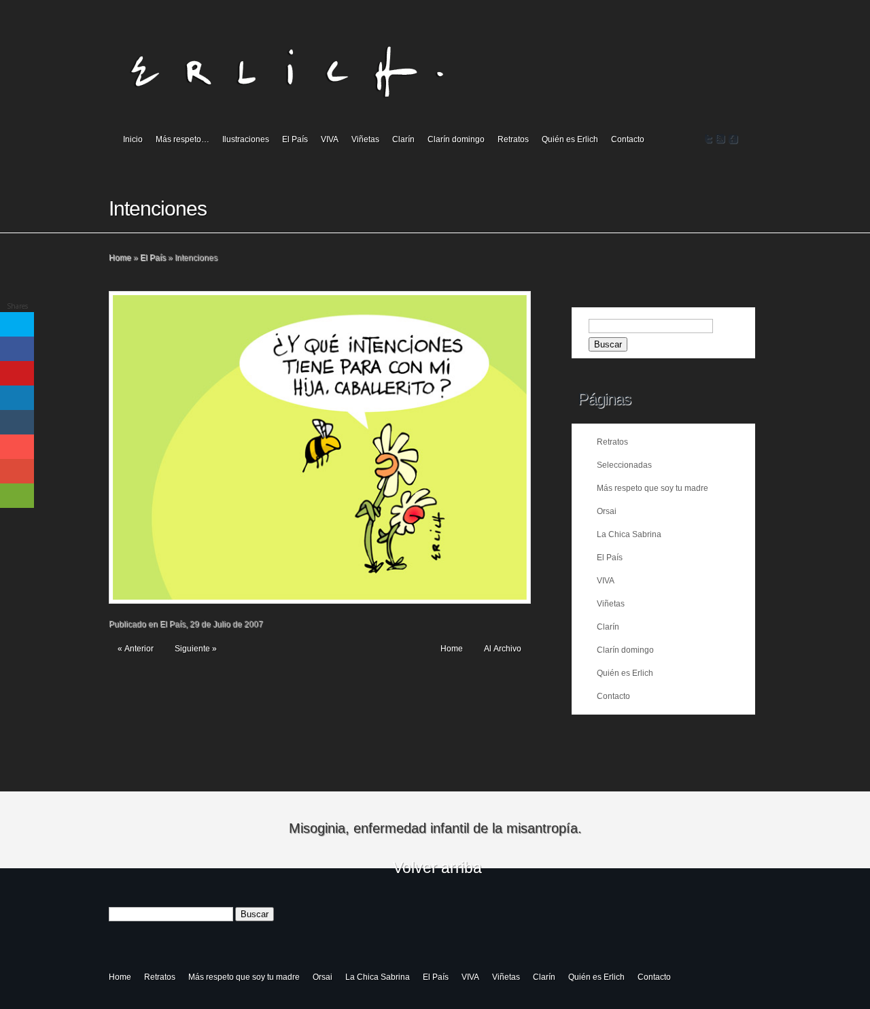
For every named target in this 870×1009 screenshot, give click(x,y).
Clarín (403, 139)
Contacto (627, 139)
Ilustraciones (245, 139)
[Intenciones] (320, 447)
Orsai (606, 511)
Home (120, 257)
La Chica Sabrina (629, 534)
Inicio (133, 139)
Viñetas (365, 139)
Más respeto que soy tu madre (652, 488)
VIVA (329, 139)
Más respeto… (182, 139)
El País (295, 139)
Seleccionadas (624, 465)
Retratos (513, 139)
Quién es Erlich (570, 139)
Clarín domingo (456, 139)
